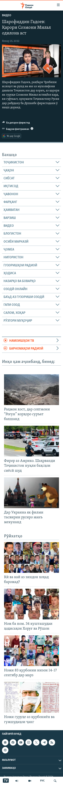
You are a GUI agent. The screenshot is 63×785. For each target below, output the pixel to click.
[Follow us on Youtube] (21, 742)
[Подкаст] (5, 750)
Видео (6, 15)
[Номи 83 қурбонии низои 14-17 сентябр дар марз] (31, 650)
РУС (42, 780)
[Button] (16, 123)
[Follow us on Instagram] (28, 742)
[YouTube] (30, 781)
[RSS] (52, 742)
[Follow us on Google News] (5, 742)
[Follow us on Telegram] (44, 742)
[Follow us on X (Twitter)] (36, 742)
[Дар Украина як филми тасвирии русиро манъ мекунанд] (31, 492)
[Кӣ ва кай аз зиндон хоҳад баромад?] (31, 557)
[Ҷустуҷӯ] (55, 781)
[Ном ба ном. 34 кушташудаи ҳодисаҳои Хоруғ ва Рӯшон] (31, 604)
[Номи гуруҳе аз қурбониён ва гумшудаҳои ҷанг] (31, 697)
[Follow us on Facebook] (13, 742)
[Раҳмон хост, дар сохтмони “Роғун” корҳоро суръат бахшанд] (31, 389)
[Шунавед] (17, 781)
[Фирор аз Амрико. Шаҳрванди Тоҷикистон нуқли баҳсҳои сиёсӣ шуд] (31, 441)
